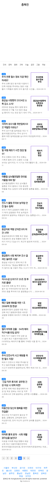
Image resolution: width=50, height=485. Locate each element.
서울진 (6, 468)
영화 (15, 65)
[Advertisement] (25, 35)
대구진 (38, 468)
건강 (3, 74)
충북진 (35, 473)
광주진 (11, 473)
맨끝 (28, 458)
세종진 (25, 470)
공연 (32, 65)
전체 (4, 65)
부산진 (14, 468)
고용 (38, 65)
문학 (10, 65)
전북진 (41, 470)
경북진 (44, 473)
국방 (43, 65)
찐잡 (21, 476)
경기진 (22, 468)
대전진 (33, 470)
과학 (21, 65)
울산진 (9, 470)
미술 (26, 65)
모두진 (28, 476)
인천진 (30, 468)
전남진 (27, 473)
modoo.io (26, 481)
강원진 (17, 470)
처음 (3, 458)
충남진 (19, 473)
